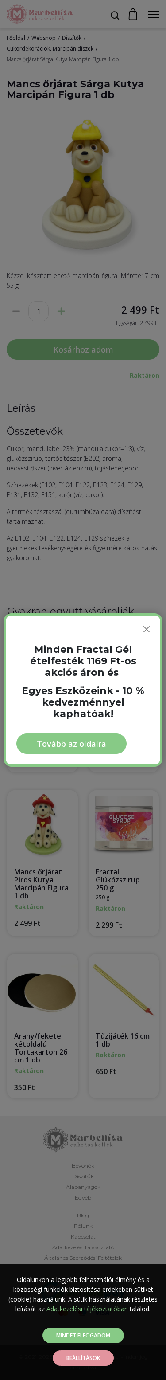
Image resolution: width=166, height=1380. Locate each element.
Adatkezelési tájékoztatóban (87, 1309)
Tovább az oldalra (71, 743)
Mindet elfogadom (83, 1335)
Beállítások (83, 1358)
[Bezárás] (146, 629)
